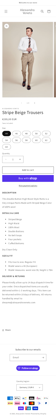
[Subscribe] (43, 357)
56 (16, 140)
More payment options (28, 185)
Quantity (6, 153)
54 (6, 140)
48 (26, 133)
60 (36, 140)
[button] (6, 11)
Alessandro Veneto (23, 414)
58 (26, 140)
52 (46, 133)
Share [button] (8, 330)
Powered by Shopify (38, 414)
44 (6, 133)
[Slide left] (21, 103)
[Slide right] (34, 103)
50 (36, 133)
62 (46, 140)
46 (16, 133)
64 (6, 147)
